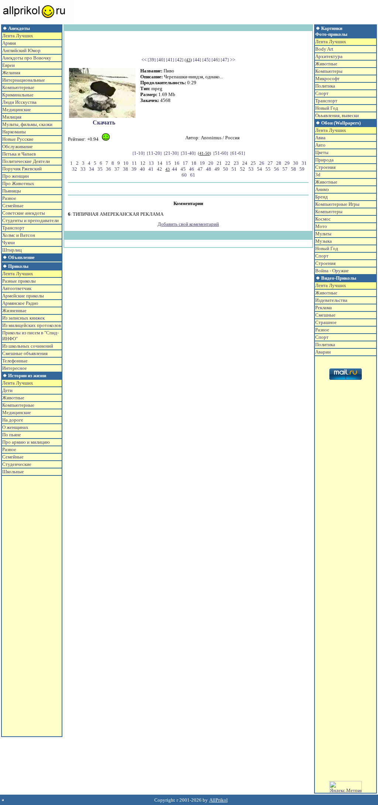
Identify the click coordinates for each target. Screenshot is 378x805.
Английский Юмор (21, 50)
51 (234, 169)
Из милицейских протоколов (31, 325)
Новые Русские (18, 139)
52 (242, 169)
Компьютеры (329, 71)
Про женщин (15, 176)
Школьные (13, 471)
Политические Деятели (26, 161)
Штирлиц (12, 250)
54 (259, 169)
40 (161, 59)
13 (151, 163)
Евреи (8, 65)
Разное (9, 198)
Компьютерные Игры (337, 204)
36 (108, 169)
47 (224, 59)
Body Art (324, 49)
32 (74, 169)
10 (125, 163)
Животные (13, 397)
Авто (320, 145)
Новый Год (326, 108)
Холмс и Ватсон (18, 235)
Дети (7, 390)
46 (215, 59)
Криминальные (18, 95)
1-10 (138, 153)
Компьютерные (18, 87)
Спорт (322, 93)
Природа (324, 160)
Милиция (11, 117)
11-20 (154, 153)
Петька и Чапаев (19, 154)
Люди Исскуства (19, 102)
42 (179, 59)
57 (285, 169)
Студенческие (16, 464)
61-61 (238, 153)
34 (91, 169)
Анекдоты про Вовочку (26, 58)
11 (134, 163)
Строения (325, 167)
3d (317, 174)
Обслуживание (17, 146)
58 (293, 169)
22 (227, 163)
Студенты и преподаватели (30, 220)
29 (287, 163)
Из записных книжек (23, 318)
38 (125, 169)
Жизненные (14, 310)
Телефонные (15, 361)
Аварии (323, 352)
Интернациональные (23, 80)
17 (185, 163)
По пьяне (11, 434)
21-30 (171, 153)
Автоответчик (16, 288)
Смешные (325, 315)
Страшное (326, 322)
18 (193, 163)
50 (225, 169)
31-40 (188, 153)
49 (217, 169)
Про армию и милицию (26, 442)
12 (142, 163)
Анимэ (322, 189)
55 (268, 169)
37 (117, 169)
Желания (11, 72)
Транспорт (13, 228)
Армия (9, 43)
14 (159, 163)
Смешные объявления (25, 353)
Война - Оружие (332, 270)
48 (208, 169)
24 (244, 163)
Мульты (323, 233)
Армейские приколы (23, 296)
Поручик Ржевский (22, 168)
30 (295, 163)
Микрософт (327, 78)
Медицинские (16, 109)
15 (168, 163)
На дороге (12, 420)
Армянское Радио (20, 303)
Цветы (322, 152)
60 (184, 175)
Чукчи (8, 242)
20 (210, 163)
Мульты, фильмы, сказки (27, 124)
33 (83, 169)
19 (202, 163)
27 (270, 163)
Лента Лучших (17, 35)
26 (261, 163)
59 (302, 169)
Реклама (323, 307)
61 (192, 175)
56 (276, 169)
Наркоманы (14, 131)
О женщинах (15, 427)
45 (206, 59)
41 (170, 59)
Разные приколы (19, 281)
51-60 (221, 153)
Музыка (323, 241)
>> (232, 59)
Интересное (14, 368)
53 (251, 169)
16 (176, 163)
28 (278, 163)
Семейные (13, 205)
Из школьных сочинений (27, 346)
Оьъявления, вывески (337, 115)
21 (219, 163)
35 (100, 169)
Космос (323, 219)
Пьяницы (11, 191)
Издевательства (331, 300)
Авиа (320, 137)
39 (151, 59)
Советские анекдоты (23, 213)
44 (197, 59)
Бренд (321, 196)
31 (304, 163)
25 (253, 163)
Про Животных (18, 183)
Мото (321, 226)
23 (236, 163)
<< (144, 59)
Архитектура (329, 56)
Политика (325, 86)
